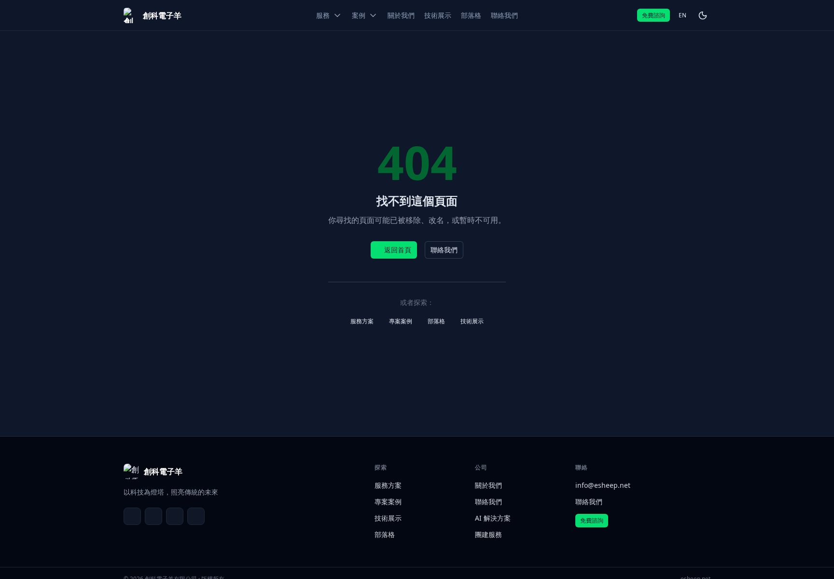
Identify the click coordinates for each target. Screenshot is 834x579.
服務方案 (362, 321)
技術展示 (472, 321)
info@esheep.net (602, 485)
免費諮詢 (653, 15)
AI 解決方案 (493, 518)
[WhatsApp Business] (174, 516)
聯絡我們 (444, 249)
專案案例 (400, 321)
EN (682, 15)
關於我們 (488, 485)
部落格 (436, 321)
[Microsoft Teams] (153, 516)
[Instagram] (196, 516)
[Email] (132, 516)
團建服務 (488, 534)
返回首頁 (397, 249)
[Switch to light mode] (702, 15)
